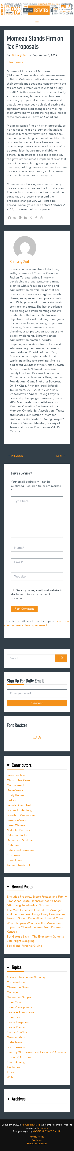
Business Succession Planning (26, 977)
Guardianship (15, 1037)
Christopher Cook (18, 780)
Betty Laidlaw (16, 775)
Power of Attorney (19, 1057)
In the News (14, 1042)
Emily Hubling (16, 795)
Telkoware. (43, 1128)
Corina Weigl (15, 785)
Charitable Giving (18, 987)
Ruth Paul (13, 845)
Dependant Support (20, 997)
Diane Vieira (15, 790)
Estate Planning (17, 1027)
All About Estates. (31, 1125)
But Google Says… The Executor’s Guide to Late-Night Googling (35, 938)
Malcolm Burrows (18, 830)
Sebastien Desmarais (20, 850)
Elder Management (19, 1007)
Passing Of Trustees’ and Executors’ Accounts (36, 1052)
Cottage (12, 992)
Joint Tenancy (16, 1047)
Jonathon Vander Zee (21, 815)
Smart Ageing (16, 1062)
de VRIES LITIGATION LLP (46, 1131)
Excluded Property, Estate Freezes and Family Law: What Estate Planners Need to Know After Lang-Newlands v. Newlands (37, 901)
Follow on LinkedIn (37, 1143)
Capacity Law (16, 982)
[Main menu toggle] (37, 22)
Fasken (11, 800)
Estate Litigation (17, 1022)
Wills (10, 1077)
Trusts (10, 1072)
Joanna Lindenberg (19, 810)
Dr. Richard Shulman (20, 840)
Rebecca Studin (17, 835)
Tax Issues (15, 62)
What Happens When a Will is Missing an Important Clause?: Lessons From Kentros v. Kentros (35, 927)
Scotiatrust (14, 855)
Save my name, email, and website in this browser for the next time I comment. (36, 594)
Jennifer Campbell (19, 805)
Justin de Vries (16, 820)
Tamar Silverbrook (19, 865)
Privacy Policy (37, 1137)
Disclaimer (37, 1140)
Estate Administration (21, 1012)
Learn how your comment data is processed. (36, 623)
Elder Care (14, 1002)
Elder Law (13, 1017)
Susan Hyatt (14, 860)
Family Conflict (17, 1032)
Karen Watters (16, 825)
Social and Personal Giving (24, 946)
